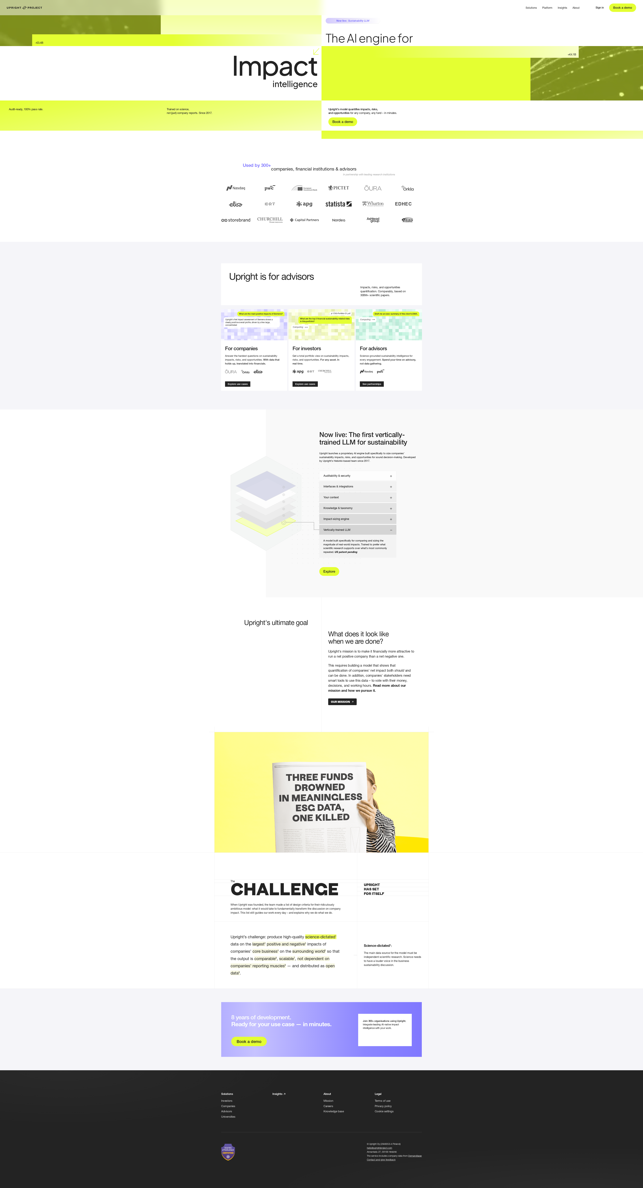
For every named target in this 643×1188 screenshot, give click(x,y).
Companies (228, 1106)
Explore (329, 571)
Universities (228, 1116)
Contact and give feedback (381, 1159)
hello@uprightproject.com (379, 1147)
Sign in (600, 7)
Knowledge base (334, 1111)
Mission (328, 1100)
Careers (328, 1106)
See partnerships (372, 384)
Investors (226, 1100)
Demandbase (415, 1155)
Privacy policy (383, 1106)
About (576, 7)
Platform (547, 7)
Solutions (531, 7)
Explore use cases (238, 384)
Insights (562, 7)
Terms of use (382, 1100)
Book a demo (622, 7)
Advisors (226, 1111)
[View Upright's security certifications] (228, 1152)
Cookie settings (384, 1111)
